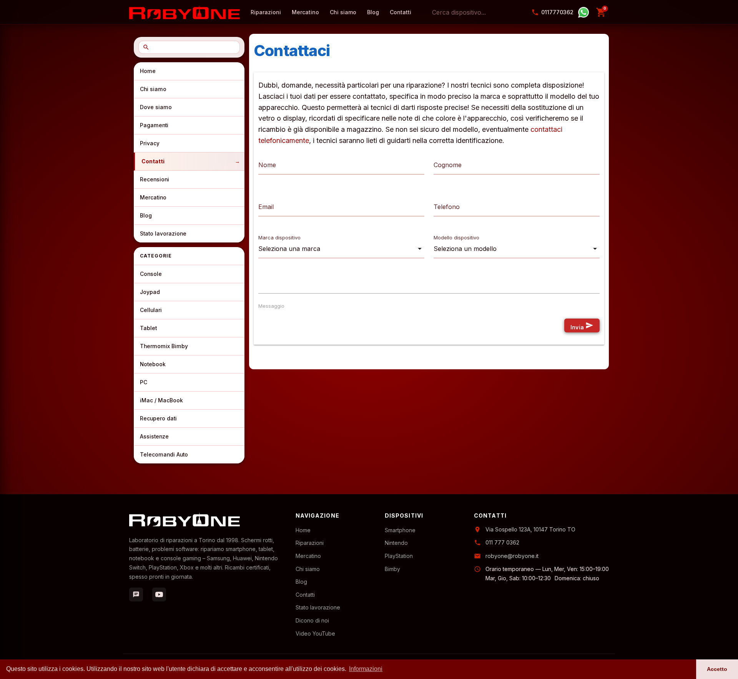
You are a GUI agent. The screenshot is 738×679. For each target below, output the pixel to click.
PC (143, 382)
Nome (267, 165)
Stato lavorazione (163, 234)
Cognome (448, 165)
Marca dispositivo (279, 238)
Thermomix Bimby (164, 346)
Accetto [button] (717, 669)
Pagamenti (154, 125)
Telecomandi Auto (164, 455)
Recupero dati (158, 418)
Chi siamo (153, 89)
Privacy (150, 143)
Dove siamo (156, 107)
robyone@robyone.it (512, 556)
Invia (581, 325)
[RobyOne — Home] (184, 12)
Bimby (392, 569)
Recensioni (154, 179)
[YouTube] (159, 594)
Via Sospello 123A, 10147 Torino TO (530, 529)
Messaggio (271, 306)
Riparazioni (310, 543)
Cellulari (151, 310)
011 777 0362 (502, 542)
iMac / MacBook (161, 400)
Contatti (153, 161)
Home (148, 71)
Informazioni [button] (365, 669)
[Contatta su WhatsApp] (583, 12)
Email (266, 207)
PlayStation (399, 556)
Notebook (153, 364)
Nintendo (396, 543)
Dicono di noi (312, 620)
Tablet (148, 328)
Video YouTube (315, 633)
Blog (146, 215)
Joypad (150, 292)
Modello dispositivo (456, 238)
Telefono (447, 207)
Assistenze (154, 436)
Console (151, 274)
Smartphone (400, 530)
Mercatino (153, 197)
